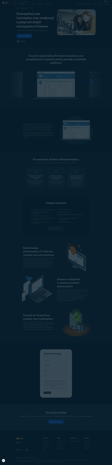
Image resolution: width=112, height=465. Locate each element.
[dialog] (56, 232)
